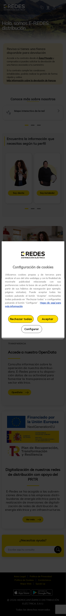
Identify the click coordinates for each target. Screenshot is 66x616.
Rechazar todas (21, 319)
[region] (33, 289)
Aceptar (47, 319)
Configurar (31, 329)
